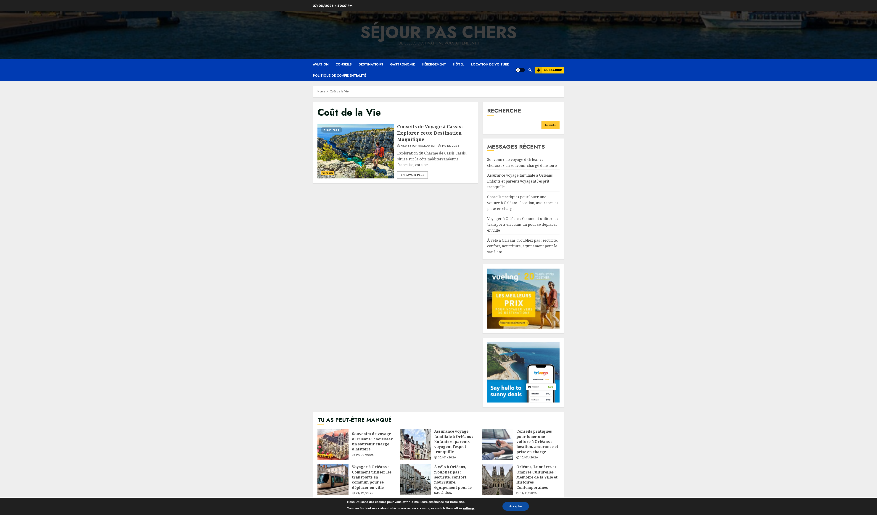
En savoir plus (412, 175)
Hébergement (434, 64)
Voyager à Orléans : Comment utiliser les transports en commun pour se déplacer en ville (522, 224)
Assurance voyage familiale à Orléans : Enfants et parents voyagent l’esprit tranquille (521, 181)
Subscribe (553, 70)
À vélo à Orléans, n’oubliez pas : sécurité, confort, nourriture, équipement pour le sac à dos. (522, 246)
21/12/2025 (364, 493)
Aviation (321, 64)
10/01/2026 (529, 458)
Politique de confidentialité (339, 75)
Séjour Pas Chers (438, 32)
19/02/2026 (365, 455)
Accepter (515, 506)
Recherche (504, 111)
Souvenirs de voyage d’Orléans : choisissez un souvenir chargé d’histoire (333, 444)
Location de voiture (490, 64)
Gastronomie (402, 64)
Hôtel (458, 64)
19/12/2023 (450, 146)
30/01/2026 (447, 458)
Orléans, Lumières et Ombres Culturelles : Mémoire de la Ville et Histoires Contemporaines (497, 479)
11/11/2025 (528, 493)
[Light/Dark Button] (520, 70)
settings (468, 508)
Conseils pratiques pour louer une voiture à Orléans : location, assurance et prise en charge (522, 202)
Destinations (371, 64)
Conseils (343, 64)
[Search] (530, 70)
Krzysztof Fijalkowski (418, 146)
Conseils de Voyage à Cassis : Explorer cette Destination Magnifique (355, 151)
